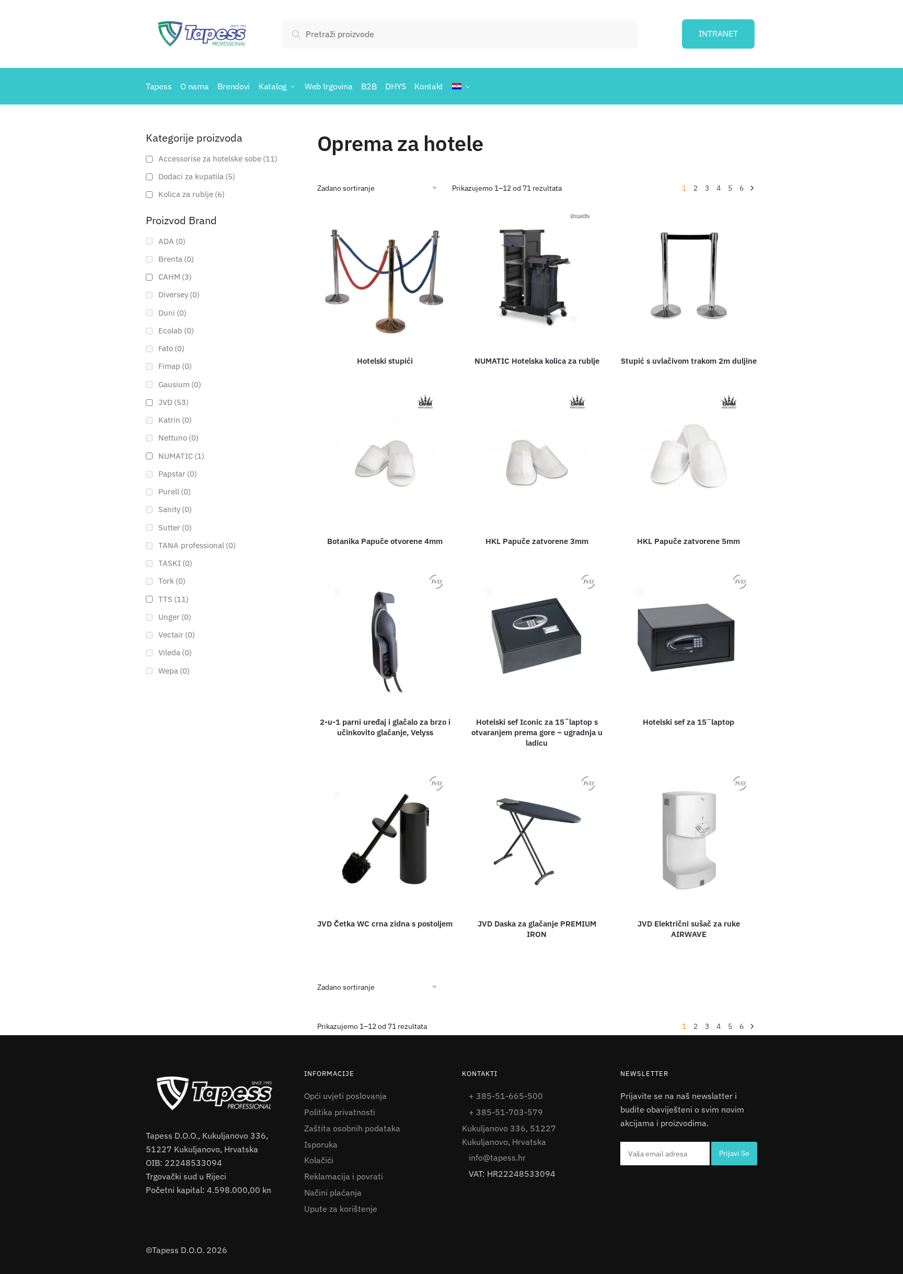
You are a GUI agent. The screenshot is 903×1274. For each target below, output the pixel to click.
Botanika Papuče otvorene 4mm (385, 541)
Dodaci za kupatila (196, 176)
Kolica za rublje (191, 194)
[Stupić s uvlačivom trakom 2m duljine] (689, 276)
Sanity (175, 509)
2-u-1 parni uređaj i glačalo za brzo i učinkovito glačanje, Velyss (385, 727)
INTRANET (718, 33)
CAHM (175, 277)
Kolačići (318, 1160)
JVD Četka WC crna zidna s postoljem (385, 924)
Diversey (179, 294)
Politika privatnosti (339, 1112)
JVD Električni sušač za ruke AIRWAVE (689, 929)
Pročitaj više (386, 376)
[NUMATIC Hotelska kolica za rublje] (537, 276)
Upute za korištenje (340, 1208)
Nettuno (178, 438)
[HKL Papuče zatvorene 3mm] (537, 457)
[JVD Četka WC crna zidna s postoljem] (385, 839)
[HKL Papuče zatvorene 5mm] (689, 457)
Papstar (177, 474)
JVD (173, 402)
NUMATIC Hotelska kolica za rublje (536, 361)
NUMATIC (181, 456)
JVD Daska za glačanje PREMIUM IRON (537, 929)
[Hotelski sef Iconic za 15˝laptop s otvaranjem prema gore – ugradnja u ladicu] (537, 637)
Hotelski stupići (385, 361)
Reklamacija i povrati (343, 1176)
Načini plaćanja (333, 1192)
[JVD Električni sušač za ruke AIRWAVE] (689, 839)
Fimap (175, 366)
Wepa (174, 671)
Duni (172, 313)
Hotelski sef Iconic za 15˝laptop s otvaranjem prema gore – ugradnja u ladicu (537, 732)
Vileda (175, 652)
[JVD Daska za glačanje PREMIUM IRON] (537, 839)
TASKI (175, 563)
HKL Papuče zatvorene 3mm (536, 541)
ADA (172, 241)
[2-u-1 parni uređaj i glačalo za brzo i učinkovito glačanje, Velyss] (385, 637)
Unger (174, 617)
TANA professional (197, 545)
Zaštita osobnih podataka (352, 1128)
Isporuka (321, 1144)
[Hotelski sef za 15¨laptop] (689, 637)
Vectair (176, 635)
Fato (171, 348)
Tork (172, 581)
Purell (174, 491)
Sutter (175, 527)
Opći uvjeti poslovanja (345, 1096)
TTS (173, 599)
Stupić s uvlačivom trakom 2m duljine (689, 361)
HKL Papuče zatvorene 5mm (688, 541)
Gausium (179, 384)
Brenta (176, 259)
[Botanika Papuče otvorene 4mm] (385, 457)
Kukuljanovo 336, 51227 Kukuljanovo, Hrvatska (509, 1135)
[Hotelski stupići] (385, 276)
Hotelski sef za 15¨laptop (688, 722)
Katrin (175, 420)
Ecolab (176, 330)
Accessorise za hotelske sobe (217, 159)
